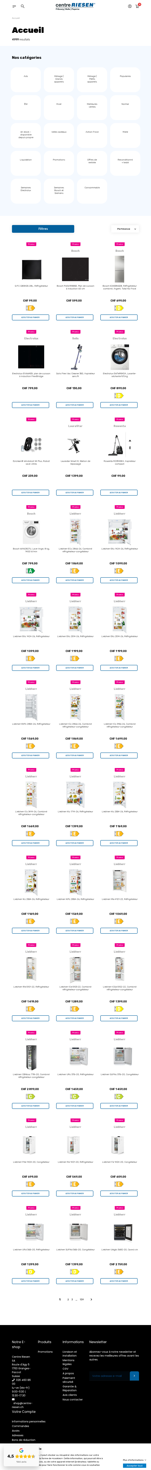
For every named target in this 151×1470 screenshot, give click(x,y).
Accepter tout (135, 1465)
